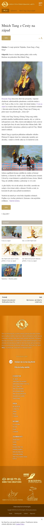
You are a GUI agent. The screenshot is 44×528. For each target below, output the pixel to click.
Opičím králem (14, 201)
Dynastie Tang (6, 99)
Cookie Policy (20, 524)
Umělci (14, 411)
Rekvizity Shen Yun (18, 452)
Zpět (6, 10)
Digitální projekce (17, 449)
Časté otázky (16, 398)
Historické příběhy (18, 454)
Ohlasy (14, 414)
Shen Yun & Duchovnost (19, 393)
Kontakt (10, 513)
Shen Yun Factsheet (18, 388)
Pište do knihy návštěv (22, 367)
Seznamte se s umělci (19, 396)
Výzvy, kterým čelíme (18, 391)
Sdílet (6, 38)
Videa (15, 404)
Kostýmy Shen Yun (18, 447)
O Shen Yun (17, 376)
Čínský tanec (16, 439)
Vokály (14, 444)
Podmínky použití (18, 513)
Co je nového (16, 424)
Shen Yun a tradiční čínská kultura (20, 458)
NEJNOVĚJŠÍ (16, 406)
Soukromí (26, 513)
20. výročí (15, 379)
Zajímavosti (14, 10)
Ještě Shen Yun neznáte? (19, 381)
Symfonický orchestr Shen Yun (21, 384)
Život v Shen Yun (17, 386)
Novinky (16, 421)
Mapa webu (32, 513)
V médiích (15, 416)
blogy (14, 429)
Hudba (14, 442)
